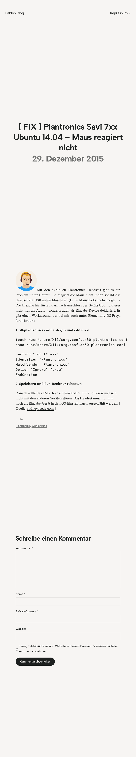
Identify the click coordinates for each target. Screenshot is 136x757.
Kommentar (24, 548)
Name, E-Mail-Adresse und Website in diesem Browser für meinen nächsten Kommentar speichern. (68, 648)
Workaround (39, 425)
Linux (22, 419)
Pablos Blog (14, 13)
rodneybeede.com (40, 409)
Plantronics (23, 425)
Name (20, 594)
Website (21, 628)
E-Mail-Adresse (27, 611)
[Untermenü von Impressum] (130, 13)
